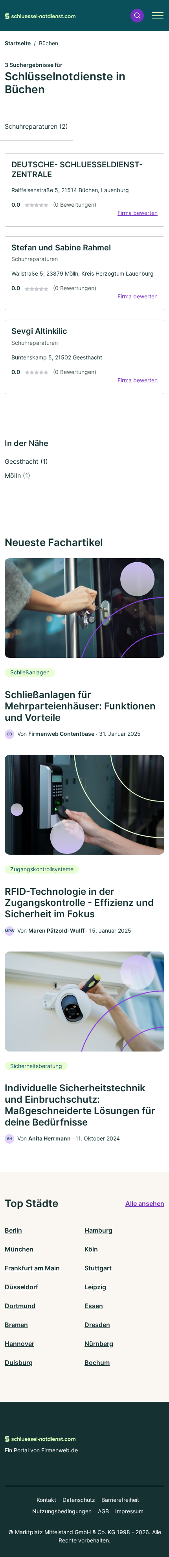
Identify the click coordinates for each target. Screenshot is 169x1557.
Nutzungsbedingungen (62, 1511)
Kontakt (46, 1499)
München (19, 1249)
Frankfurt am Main (32, 1268)
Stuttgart (98, 1268)
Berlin (13, 1230)
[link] (84, 190)
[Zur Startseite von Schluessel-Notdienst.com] (40, 15)
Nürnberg (98, 1344)
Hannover (19, 1344)
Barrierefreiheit (120, 1499)
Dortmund (20, 1306)
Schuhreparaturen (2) (36, 126)
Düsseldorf (21, 1287)
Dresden (97, 1325)
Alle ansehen (144, 1203)
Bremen (16, 1325)
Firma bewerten (138, 212)
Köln (91, 1249)
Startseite (18, 43)
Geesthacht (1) (26, 461)
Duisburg (19, 1362)
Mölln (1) (17, 476)
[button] (137, 15)
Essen (93, 1306)
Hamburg (98, 1230)
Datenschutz (78, 1499)
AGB (103, 1511)
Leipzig (95, 1287)
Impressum (129, 1511)
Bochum (97, 1362)
